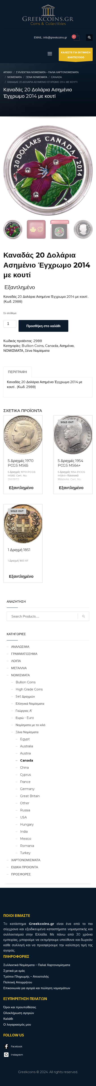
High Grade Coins (29, 689)
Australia (26, 746)
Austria (25, 753)
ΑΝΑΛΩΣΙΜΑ (20, 647)
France (25, 782)
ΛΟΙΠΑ (16, 661)
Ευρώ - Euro (25, 718)
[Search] (83, 616)
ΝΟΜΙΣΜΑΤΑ (13, 350)
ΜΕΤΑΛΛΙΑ (19, 668)
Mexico (25, 839)
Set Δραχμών (25, 696)
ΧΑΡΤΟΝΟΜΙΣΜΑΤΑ (25, 860)
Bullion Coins (33, 346)
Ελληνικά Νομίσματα (30, 704)
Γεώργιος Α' (24, 711)
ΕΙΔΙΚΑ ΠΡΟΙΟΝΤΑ (24, 867)
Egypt (25, 739)
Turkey (25, 853)
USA (23, 817)
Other (24, 803)
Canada (51, 346)
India (24, 832)
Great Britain (30, 796)
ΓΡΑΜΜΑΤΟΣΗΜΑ (24, 654)
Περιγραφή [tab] (17, 372)
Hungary (27, 824)
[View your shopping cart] (76, 37)
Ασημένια (67, 346)
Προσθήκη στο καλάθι (43, 326)
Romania (27, 846)
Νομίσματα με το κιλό (30, 725)
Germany (27, 789)
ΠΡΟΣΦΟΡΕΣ (21, 874)
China (24, 768)
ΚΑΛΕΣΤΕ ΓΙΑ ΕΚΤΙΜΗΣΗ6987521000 (75, 55)
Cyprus (25, 775)
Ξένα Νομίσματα (37, 350)
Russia (25, 810)
